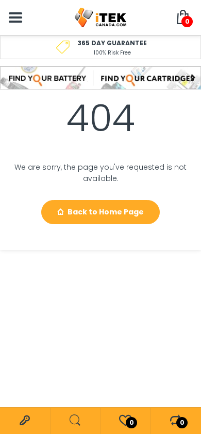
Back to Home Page (106, 212)
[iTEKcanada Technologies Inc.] (100, 17)
